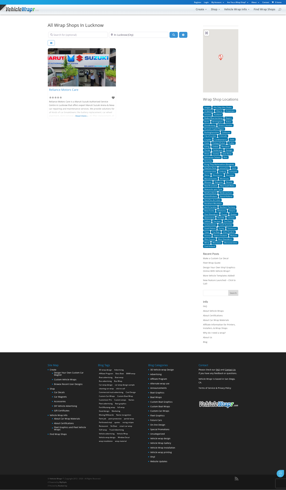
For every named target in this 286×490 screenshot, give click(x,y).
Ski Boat (113, 426)
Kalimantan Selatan (212, 157)
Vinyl (152, 457)
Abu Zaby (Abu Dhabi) (223, 107)
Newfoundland (210, 193)
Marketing (116, 411)
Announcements (158, 388)
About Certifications (213, 315)
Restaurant (103, 426)
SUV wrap (103, 430)
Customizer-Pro (105, 400)
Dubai (206, 143)
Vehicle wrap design (107, 437)
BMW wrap (130, 373)
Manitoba (230, 175)
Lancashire (224, 168)
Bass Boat (119, 373)
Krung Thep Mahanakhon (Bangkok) (219, 164)
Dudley (231, 143)
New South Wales (227, 185)
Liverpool (233, 171)
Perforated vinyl (105, 422)
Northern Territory (227, 207)
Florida (207, 150)
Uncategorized (157, 434)
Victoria (207, 235)
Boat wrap (119, 377)
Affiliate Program (106, 373)
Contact (265, 2)
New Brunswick (210, 185)
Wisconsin (217, 242)
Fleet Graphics (157, 415)
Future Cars (156, 420)
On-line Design (157, 425)
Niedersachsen (226, 193)
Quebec (233, 214)
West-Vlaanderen (225, 239)
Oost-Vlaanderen (211, 214)
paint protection (115, 418)
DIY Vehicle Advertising (65, 406)
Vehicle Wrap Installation (162, 448)
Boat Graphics (157, 392)
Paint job (102, 418)
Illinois (207, 153)
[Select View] (51, 43)
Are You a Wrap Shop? (236, 2)
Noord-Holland (226, 196)
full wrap (121, 407)
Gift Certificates (61, 410)
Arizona (207, 114)
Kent (225, 157)
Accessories (60, 401)
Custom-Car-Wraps (107, 396)
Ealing (206, 146)
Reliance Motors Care (63, 90)
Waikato (233, 235)
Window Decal (124, 437)
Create (200, 9)
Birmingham (217, 121)
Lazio (234, 168)
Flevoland (225, 146)
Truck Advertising (116, 430)
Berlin (206, 121)
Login (206, 2)
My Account (216, 2)
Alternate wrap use (159, 383)
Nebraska (219, 182)
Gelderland (217, 150)
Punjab (224, 214)
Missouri (208, 182)
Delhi (232, 139)
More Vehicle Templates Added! (219, 275)
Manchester (218, 175)
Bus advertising (105, 381)
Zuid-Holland (209, 246)
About (254, 2)
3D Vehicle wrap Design (162, 370)
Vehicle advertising (107, 433)
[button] (220, 57)
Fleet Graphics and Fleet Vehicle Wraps (70, 428)
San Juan (217, 221)
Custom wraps (120, 400)
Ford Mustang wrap (107, 407)
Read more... (82, 115)
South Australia (225, 225)
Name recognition (123, 415)
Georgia (229, 150)
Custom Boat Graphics (161, 402)
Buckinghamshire (211, 132)
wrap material (121, 441)
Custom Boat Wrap (125, 396)
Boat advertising (105, 377)
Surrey (221, 228)
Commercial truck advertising (111, 392)
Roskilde (220, 217)
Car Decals (59, 392)
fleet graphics (120, 403)
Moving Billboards (106, 415)
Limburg (222, 171)
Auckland (218, 114)
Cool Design (131, 392)
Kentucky (208, 161)
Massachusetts (210, 178)
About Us (207, 337)
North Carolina (210, 207)
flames (131, 400)
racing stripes (128, 422)
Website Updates (158, 461)
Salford (207, 221)
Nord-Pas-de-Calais (212, 200)
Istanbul (216, 153)
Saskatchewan (210, 225)
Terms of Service (207, 388)
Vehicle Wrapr (56, 478)
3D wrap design (105, 370)
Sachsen (231, 217)
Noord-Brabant (210, 196)
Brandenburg (209, 125)
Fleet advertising (106, 403)
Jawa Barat (227, 153)
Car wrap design (105, 385)
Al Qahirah (208, 111)
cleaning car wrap (106, 388)
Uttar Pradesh (228, 232)
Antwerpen (230, 111)
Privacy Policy (224, 388)
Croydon (207, 139)
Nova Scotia (209, 210)
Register (197, 2)
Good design (104, 411)
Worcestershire (230, 242)
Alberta (219, 111)
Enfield (215, 146)
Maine (207, 175)
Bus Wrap (118, 381)
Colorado (223, 136)
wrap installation (106, 441)
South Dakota (210, 228)
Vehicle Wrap (122, 433)
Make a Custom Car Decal (216, 258)
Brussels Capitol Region (214, 129)
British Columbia (225, 125)
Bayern (229, 118)
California (226, 132)
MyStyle (63, 482)
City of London (210, 136)
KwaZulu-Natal (210, 168)
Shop (214, 9)
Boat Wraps (156, 397)
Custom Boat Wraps (160, 406)
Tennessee (232, 228)
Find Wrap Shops (264, 9)
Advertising (119, 370)
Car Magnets (60, 397)
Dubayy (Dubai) (218, 143)
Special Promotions (159, 429)
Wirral (206, 242)
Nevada (229, 182)
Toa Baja (216, 232)
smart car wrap (125, 426)
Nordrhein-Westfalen (213, 203)
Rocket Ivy (62, 485)
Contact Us (230, 369)
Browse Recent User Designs (68, 384)
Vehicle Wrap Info (235, 9)
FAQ (205, 306)
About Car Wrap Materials (216, 320)
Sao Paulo (228, 221)
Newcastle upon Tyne (213, 189)
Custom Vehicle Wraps (65, 379)
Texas (206, 232)
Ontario (232, 210)
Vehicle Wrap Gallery (160, 443)
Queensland (209, 217)
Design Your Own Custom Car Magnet (69, 374)
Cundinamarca (220, 139)
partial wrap (129, 418)
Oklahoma (221, 210)
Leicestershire (210, 171)
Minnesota (224, 178)
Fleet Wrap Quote (211, 262)
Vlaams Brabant (220, 235)
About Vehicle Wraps (213, 310)
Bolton (228, 121)
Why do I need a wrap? (214, 332)
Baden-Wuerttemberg (213, 118)
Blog (205, 342)
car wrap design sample (125, 385)
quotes (117, 422)
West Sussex (209, 239)
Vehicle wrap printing (161, 452)
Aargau (207, 107)
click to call (120, 388)
